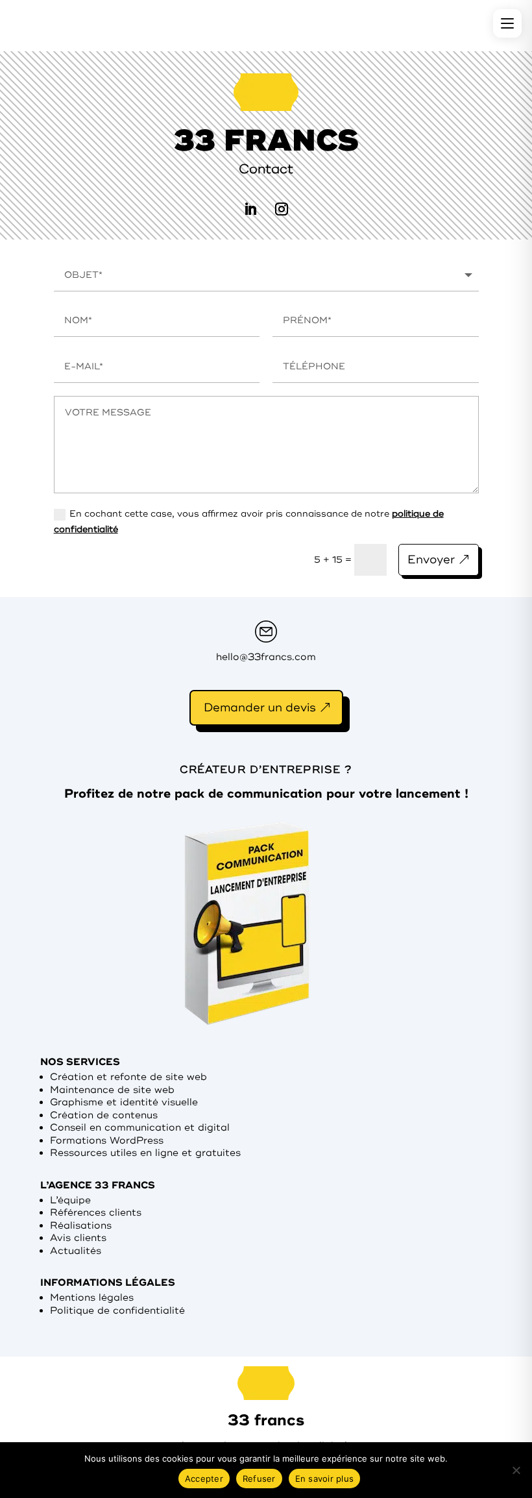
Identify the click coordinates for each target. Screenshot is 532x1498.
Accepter (204, 1478)
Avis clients (78, 1238)
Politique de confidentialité (117, 1311)
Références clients (95, 1213)
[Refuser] (515, 1470)
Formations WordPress (106, 1141)
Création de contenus (104, 1115)
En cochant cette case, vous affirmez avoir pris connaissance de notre (249, 521)
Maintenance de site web (112, 1090)
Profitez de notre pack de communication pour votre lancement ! (266, 794)
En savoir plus (324, 1478)
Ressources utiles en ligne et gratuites (145, 1153)
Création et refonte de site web (128, 1077)
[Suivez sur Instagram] (282, 209)
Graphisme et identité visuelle (124, 1102)
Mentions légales (92, 1298)
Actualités (75, 1251)
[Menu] (507, 23)
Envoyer (431, 559)
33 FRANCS (266, 140)
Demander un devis (260, 707)
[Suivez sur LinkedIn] (250, 209)
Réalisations (81, 1226)
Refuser (259, 1478)
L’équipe (70, 1200)
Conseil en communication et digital (140, 1128)
